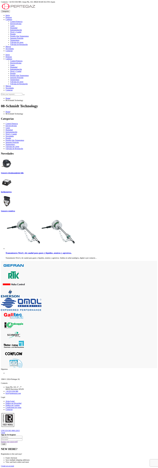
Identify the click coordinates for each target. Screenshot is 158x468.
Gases (12, 26)
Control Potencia (16, 22)
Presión (13, 34)
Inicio (8, 15)
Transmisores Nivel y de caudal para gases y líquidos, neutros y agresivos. (39, 253)
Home (8, 98)
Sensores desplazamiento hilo (12, 173)
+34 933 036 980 (12, 391)
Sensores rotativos (8, 211)
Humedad (13, 28)
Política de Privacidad (13, 403)
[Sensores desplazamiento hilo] (6, 168)
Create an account (7, 466)
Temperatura (14, 40)
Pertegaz (9, 17)
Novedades (10, 49)
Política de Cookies (13, 405)
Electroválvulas (15, 24)
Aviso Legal (10, 401)
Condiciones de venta (13, 407)
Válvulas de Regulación (19, 44)
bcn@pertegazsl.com (13, 393)
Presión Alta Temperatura (19, 36)
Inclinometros (6, 192)
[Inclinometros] (6, 187)
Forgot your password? (9, 442)
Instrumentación (16, 30)
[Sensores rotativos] (6, 206)
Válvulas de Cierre (12, 147)
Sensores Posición (16, 38)
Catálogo (9, 19)
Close (3, 433)
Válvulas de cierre (16, 42)
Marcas (8, 47)
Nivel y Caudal (15, 32)
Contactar (9, 51)
